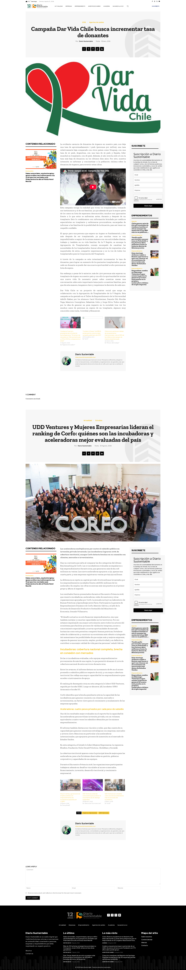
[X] (157, 1)
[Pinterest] (93, 49)
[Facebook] (152, 1)
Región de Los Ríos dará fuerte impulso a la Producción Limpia (128, 384)
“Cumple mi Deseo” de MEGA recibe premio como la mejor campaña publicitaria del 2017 (92, 333)
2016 (84, 22)
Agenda (134, 221)
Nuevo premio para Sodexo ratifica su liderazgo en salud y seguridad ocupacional (58, 384)
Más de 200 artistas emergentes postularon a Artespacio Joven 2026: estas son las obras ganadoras (79, 948)
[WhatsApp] (97, 49)
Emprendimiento (137, 235)
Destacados (29, 171)
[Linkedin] (102, 49)
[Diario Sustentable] (67, 360)
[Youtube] (159, 1)
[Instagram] (154, 1)
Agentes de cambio (96, 22)
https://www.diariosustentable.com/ (85, 357)
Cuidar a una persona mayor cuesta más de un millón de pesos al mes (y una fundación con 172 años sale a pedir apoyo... (119, 948)
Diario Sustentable (86, 41)
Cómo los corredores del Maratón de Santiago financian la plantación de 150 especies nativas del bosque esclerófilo (118, 957)
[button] (128, 6)
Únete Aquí (148, 206)
